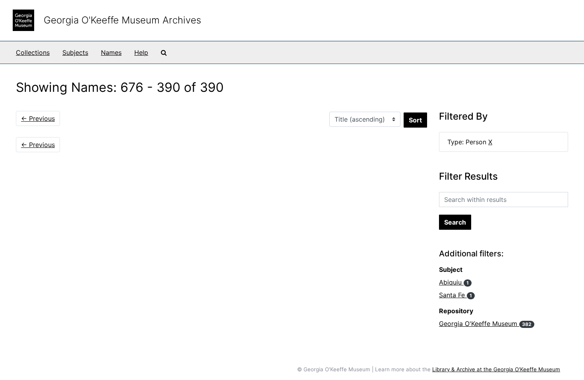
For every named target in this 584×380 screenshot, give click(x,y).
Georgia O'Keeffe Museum (485, 324)
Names (111, 52)
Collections (33, 52)
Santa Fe (455, 295)
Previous (38, 118)
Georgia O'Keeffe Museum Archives (122, 20)
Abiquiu (454, 282)
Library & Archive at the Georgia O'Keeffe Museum (496, 369)
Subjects (75, 52)
